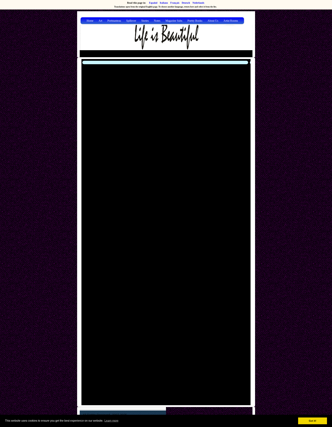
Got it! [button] (312, 420)
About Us (213, 20)
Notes (157, 20)
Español (153, 3)
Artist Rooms (230, 20)
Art (100, 20)
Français (174, 3)
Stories (145, 20)
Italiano (164, 3)
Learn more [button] (111, 420)
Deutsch (186, 3)
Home (90, 20)
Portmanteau (114, 20)
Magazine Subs (173, 20)
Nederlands (198, 3)
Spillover (131, 20)
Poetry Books (194, 20)
